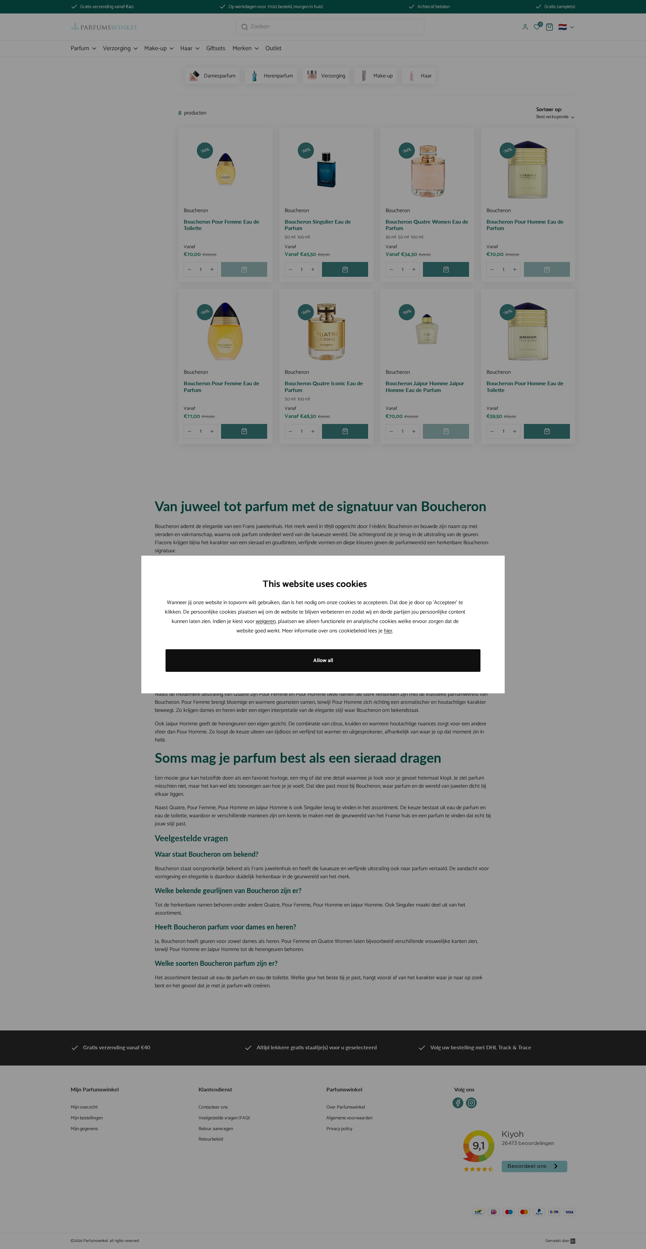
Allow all (323, 660)
